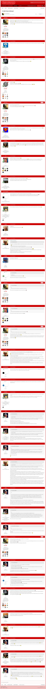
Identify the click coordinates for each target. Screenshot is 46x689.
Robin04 (5, 140)
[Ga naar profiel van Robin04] (5, 145)
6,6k (6, 90)
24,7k (6, 28)
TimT (6, 379)
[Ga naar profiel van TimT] (5, 383)
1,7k (6, 279)
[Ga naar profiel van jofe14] (5, 228)
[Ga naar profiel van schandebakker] (5, 371)
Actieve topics (4, 5)
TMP (5, 80)
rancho (6, 176)
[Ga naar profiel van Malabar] (5, 274)
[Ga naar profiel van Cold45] (5, 242)
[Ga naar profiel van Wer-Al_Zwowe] (5, 431)
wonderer (5, 204)
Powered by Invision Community (41, 687)
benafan (5, 611)
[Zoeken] (44, 2)
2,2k (6, 165)
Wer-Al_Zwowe (5, 507)
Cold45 (6, 238)
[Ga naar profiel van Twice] (5, 415)
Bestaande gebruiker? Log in (32, 5)
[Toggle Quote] (11, 272)
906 (6, 265)
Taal (1, 687)
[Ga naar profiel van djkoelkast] (3, 14)
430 (6, 233)
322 (6, 376)
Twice (6, 411)
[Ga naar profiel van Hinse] (5, 61)
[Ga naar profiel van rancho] (5, 180)
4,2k (6, 247)
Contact (4, 687)
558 (6, 388)
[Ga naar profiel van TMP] (5, 84)
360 (6, 200)
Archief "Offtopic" (11, 14)
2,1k (6, 436)
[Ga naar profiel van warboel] (5, 260)
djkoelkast (7, 13)
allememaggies (5, 191)
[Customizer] (42, 6)
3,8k (6, 420)
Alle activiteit (10, 5)
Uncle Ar (5, 125)
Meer (20, 5)
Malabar (5, 270)
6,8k (6, 66)
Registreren (39, 5)
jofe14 (6, 224)
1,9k (6, 185)
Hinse (6, 588)
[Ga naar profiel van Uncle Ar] (5, 129)
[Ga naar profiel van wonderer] (5, 209)
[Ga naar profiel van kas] (5, 45)
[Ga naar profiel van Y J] (5, 160)
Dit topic (41, 2)
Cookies (6, 687)
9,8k (6, 401)
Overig (16, 5)
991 (6, 50)
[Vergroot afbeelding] (43, 43)
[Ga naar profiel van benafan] (5, 615)
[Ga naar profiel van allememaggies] (5, 195)
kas (5, 41)
